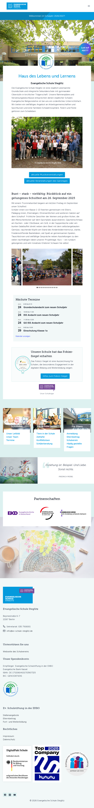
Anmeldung (72, 433)
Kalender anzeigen (23, 336)
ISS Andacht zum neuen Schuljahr (41, 315)
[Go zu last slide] (13, 267)
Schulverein (72, 440)
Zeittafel (40, 437)
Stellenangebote (11, 715)
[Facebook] (5, 795)
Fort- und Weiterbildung (14, 722)
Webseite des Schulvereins (16, 651)
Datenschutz (9, 739)
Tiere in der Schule (45, 433)
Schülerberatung (44, 443)
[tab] (37, 287)
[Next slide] (80, 267)
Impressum (8, 736)
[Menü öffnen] (89, 6)
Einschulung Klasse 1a (35, 330)
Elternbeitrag (73, 437)
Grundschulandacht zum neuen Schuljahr (45, 307)
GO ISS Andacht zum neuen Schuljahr (43, 322)
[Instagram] (10, 795)
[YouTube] (14, 795)
